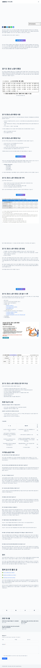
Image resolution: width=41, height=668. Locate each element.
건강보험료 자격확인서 (10, 313)
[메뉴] (38, 1)
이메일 (16, 639)
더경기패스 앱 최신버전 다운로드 (9, 577)
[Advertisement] (20, 14)
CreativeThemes (18, 666)
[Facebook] (6, 610)
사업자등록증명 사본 (10, 308)
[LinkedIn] (34, 610)
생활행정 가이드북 (7, 1)
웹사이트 (28, 639)
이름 (3, 639)
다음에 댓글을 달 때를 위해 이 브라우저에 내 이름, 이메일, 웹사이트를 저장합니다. (15, 655)
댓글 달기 (4, 644)
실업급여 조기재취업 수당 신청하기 (9, 575)
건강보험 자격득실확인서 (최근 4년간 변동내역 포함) (15, 314)
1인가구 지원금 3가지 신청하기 (8, 572)
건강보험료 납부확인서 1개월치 (11, 312)
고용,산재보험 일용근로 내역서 (11, 306)
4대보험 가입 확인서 (9, 305)
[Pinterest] (25, 610)
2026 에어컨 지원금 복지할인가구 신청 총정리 (10, 620)
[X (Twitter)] (15, 610)
